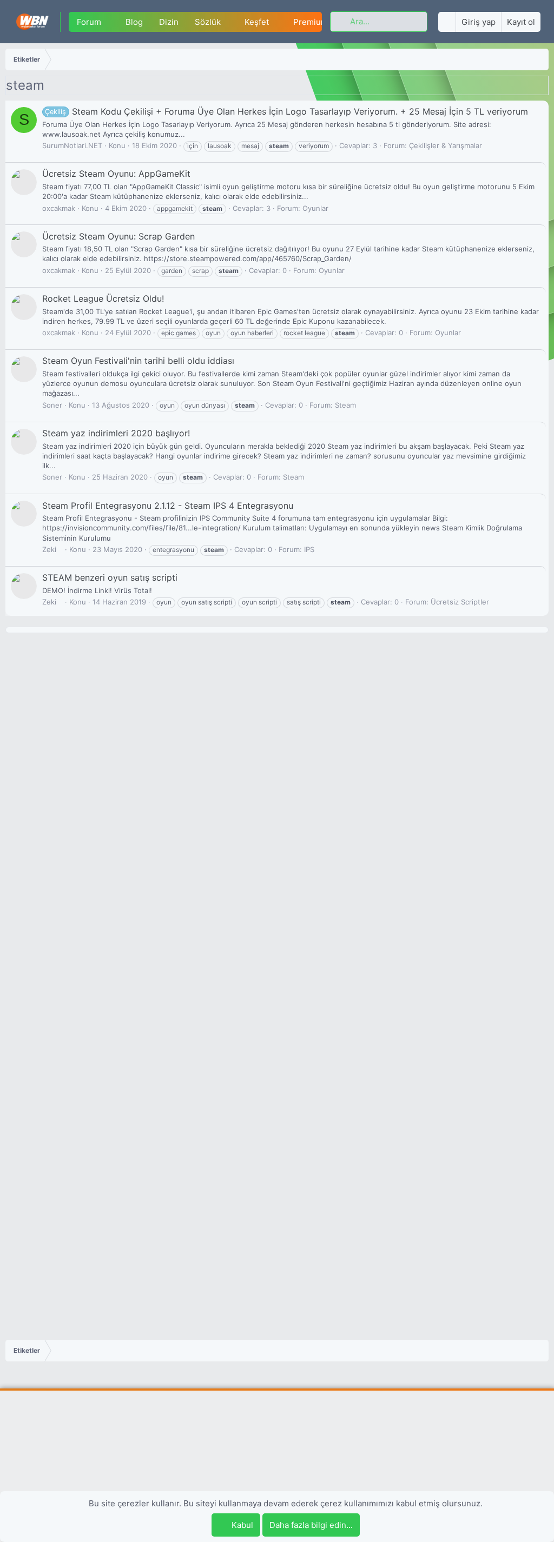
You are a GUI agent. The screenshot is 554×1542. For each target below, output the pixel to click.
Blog (134, 22)
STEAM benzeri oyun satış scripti (109, 577)
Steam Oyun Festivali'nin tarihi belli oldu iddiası (138, 360)
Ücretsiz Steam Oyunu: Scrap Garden (118, 236)
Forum (89, 22)
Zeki (49, 549)
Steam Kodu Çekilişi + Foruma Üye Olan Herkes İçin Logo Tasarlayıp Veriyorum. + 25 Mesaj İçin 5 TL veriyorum (286, 111)
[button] (109, 22)
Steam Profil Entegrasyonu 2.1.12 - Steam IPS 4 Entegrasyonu (167, 505)
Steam (345, 405)
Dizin (169, 22)
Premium (310, 22)
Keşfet (257, 22)
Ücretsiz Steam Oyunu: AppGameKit (116, 173)
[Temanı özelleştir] (447, 22)
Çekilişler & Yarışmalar (445, 145)
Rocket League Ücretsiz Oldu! (103, 298)
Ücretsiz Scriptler (460, 601)
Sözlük (208, 22)
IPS (309, 549)
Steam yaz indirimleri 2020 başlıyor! (116, 433)
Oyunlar (315, 208)
